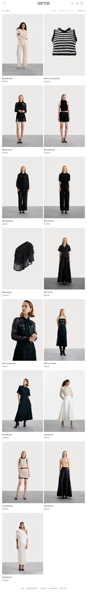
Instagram (53, 588)
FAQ (22, 588)
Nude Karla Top (48, 506)
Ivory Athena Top (7, 506)
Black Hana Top (49, 221)
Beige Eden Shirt (7, 78)
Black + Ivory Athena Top (52, 78)
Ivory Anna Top (48, 434)
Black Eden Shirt (7, 221)
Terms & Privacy (32, 588)
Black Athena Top (49, 149)
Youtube (62, 588)
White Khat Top (7, 577)
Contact (43, 588)
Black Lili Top (48, 292)
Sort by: (53, 10)
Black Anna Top (7, 149)
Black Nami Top (7, 434)
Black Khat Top (7, 292)
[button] (4, 3)
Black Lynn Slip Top (50, 363)
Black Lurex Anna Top (9, 363)
